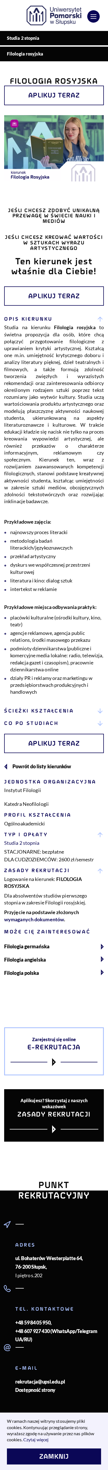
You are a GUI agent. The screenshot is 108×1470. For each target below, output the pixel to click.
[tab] (54, 508)
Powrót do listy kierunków (41, 766)
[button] (54, 319)
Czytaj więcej (35, 1439)
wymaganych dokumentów (34, 919)
